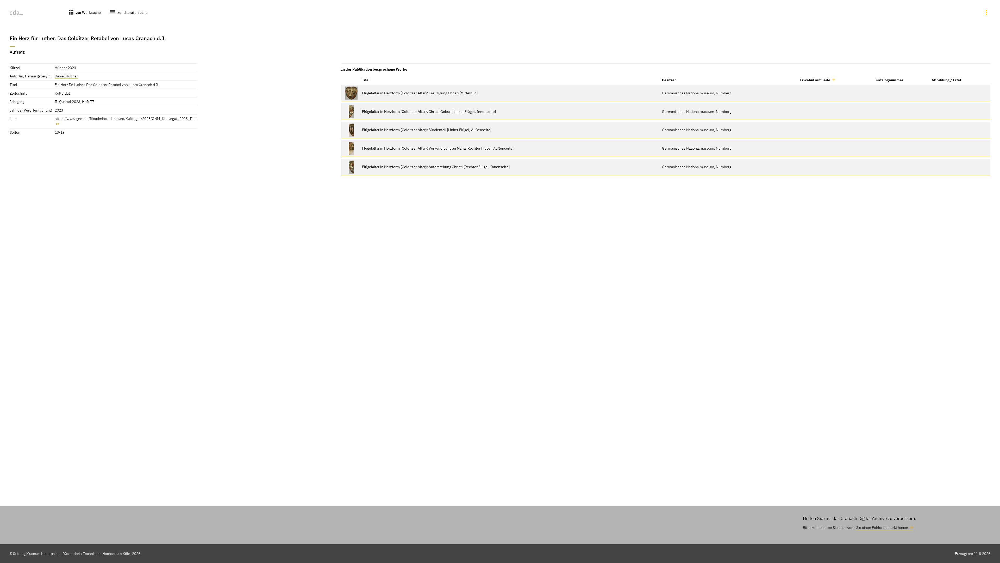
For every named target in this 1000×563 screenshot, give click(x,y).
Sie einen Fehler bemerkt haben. (882, 527)
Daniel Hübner (66, 76)
